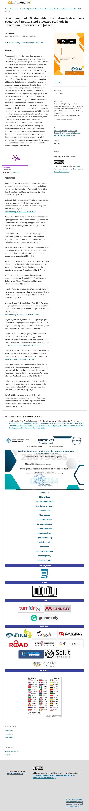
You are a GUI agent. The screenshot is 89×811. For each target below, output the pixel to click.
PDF (59, 82)
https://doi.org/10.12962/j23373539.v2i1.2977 (22, 314)
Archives (14, 9)
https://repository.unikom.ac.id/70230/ (19, 359)
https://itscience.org (15, 774)
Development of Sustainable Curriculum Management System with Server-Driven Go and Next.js (46, 423)
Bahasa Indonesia (12, 751)
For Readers (9, 730)
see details (16, 172)
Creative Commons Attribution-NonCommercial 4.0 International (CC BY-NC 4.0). (54, 776)
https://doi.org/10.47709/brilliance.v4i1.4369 (26, 42)
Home (7, 9)
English (7, 755)
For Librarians (9, 737)
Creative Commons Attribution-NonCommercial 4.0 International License (68, 169)
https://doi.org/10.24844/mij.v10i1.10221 (20, 211)
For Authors (9, 734)
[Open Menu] (4, 2)
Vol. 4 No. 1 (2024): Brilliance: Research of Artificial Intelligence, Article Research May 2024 (50, 9)
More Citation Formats (64, 120)
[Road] (19, 647)
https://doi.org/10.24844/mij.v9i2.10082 (23, 345)
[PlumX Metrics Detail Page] (15, 158)
